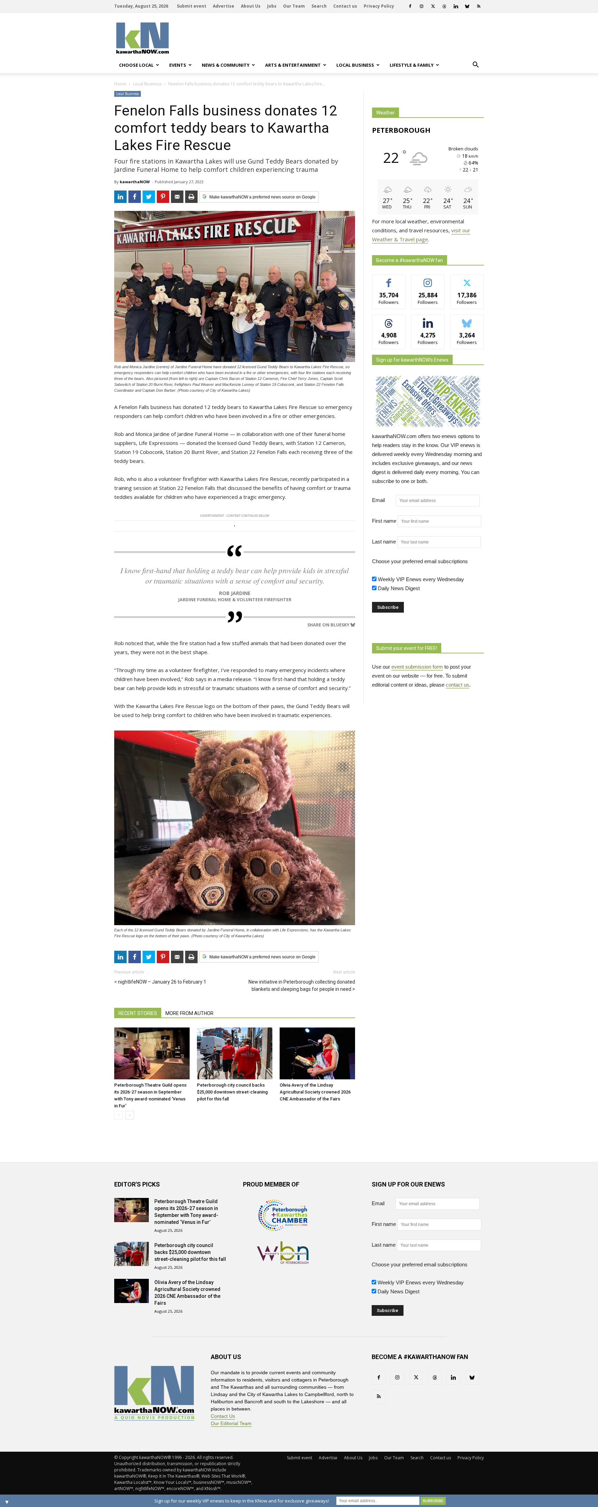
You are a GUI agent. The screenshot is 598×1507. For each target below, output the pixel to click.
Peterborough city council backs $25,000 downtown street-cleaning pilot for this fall (232, 1091)
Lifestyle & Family (412, 65)
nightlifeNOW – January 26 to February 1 (162, 982)
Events (177, 65)
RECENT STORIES (137, 1013)
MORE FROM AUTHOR (189, 1013)
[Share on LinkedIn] (120, 196)
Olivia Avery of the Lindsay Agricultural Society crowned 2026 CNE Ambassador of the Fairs (315, 1091)
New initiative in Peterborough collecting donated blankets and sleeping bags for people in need (301, 985)
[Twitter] (433, 6)
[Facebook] (410, 6)
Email (383, 500)
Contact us (345, 6)
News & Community (226, 65)
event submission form (417, 667)
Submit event (191, 6)
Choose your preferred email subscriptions (420, 561)
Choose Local (136, 65)
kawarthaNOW (135, 181)
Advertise (223, 6)
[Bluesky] (467, 6)
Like (389, 279)
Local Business (355, 65)
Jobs (272, 6)
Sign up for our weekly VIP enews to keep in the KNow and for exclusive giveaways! (241, 1501)
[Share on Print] (191, 196)
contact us (457, 685)
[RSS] (478, 6)
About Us (251, 6)
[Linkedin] (456, 6)
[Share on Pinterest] (163, 196)
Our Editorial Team (231, 1423)
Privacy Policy (379, 6)
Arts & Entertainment (293, 65)
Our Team (294, 6)
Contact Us (223, 1416)
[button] (475, 65)
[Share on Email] (177, 196)
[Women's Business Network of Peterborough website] (283, 1262)
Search (319, 6)
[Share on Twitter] (149, 196)
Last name (384, 542)
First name (384, 521)
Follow (428, 279)
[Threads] (444, 6)
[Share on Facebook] (134, 196)
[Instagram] (421, 6)
